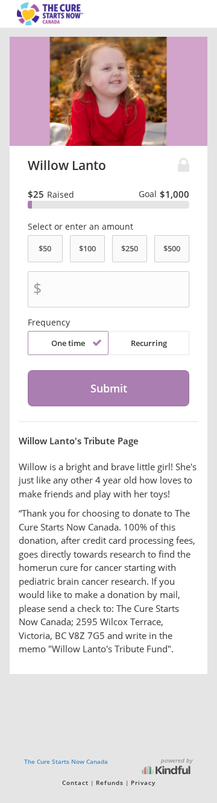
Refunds (110, 782)
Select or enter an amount (80, 226)
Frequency (49, 322)
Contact (75, 782)
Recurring (149, 343)
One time (68, 343)
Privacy (143, 782)
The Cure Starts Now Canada (66, 761)
